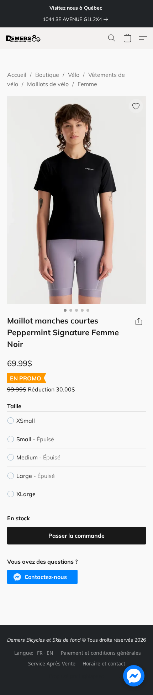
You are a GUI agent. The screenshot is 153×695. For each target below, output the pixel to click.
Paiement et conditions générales (101, 652)
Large (35, 475)
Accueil (16, 74)
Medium (38, 457)
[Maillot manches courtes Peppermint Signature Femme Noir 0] (76, 200)
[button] (24, 38)
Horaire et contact (104, 663)
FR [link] (40, 652)
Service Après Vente (51, 663)
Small (35, 439)
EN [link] (50, 652)
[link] (77, 19)
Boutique (47, 74)
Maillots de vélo (48, 84)
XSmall (25, 420)
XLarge (26, 493)
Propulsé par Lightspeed (76, 676)
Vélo (73, 74)
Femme (87, 84)
